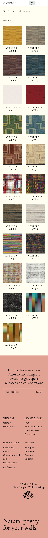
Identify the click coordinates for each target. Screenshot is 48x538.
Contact (7, 422)
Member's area (31, 430)
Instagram (29, 447)
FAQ (26, 422)
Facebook (29, 451)
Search (20, 11)
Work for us (9, 426)
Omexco (10, 3)
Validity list (8, 447)
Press (6, 451)
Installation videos (33, 426)
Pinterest (28, 455)
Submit (38, 392)
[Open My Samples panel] (32, 3)
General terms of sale (11, 457)
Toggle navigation (42, 3)
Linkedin (28, 458)
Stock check (30, 434)
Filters (11, 11)
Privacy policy (10, 462)
